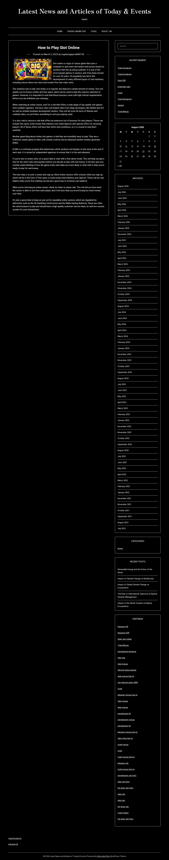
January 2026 (123, 228)
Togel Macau (123, 111)
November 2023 (124, 360)
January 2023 (123, 420)
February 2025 (124, 270)
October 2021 (123, 510)
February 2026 (124, 222)
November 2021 (124, 504)
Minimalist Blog (103, 856)
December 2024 (124, 282)
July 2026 (122, 192)
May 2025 (122, 252)
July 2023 (122, 384)
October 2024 (123, 294)
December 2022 (124, 426)
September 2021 (125, 516)
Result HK (107, 31)
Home (60, 31)
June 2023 (122, 390)
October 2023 (123, 366)
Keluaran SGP (123, 633)
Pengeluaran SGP (76, 31)
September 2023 (125, 372)
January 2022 (123, 492)
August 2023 (123, 378)
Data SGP (122, 80)
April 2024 (122, 330)
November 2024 (124, 288)
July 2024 (122, 312)
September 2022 (125, 444)
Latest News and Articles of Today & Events (84, 10)
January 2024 (123, 348)
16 (155, 146)
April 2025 (122, 258)
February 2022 (124, 486)
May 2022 (122, 468)
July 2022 (122, 456)
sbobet (121, 105)
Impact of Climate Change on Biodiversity (136, 578)
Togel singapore (125, 68)
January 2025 (123, 276)
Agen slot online (125, 639)
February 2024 (124, 342)
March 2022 (123, 480)
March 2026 (123, 216)
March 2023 (123, 408)
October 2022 (123, 438)
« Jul (120, 166)
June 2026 (122, 198)
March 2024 (123, 336)
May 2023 (122, 396)
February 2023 (124, 414)
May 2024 (122, 324)
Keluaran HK (123, 626)
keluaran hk (13, 844)
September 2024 (125, 300)
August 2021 (123, 522)
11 (126, 146)
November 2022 (124, 432)
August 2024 (123, 306)
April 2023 (122, 402)
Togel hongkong (125, 74)
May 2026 (122, 204)
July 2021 (122, 528)
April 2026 (122, 210)
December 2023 (124, 354)
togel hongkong (14, 838)
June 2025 (122, 246)
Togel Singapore (125, 99)
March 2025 (123, 264)
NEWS (120, 549)
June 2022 (122, 462)
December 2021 (124, 498)
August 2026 (123, 186)
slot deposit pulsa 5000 (128, 682)
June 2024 (122, 318)
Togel (94, 31)
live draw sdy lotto (125, 819)
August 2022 (123, 450)
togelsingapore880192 (72, 54)
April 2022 (122, 474)
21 (143, 151)
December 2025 (124, 234)
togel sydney (123, 813)
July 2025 (122, 240)
